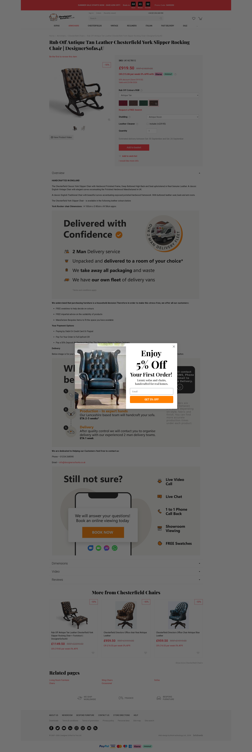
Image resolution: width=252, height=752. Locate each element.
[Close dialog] (174, 346)
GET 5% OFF (152, 399)
